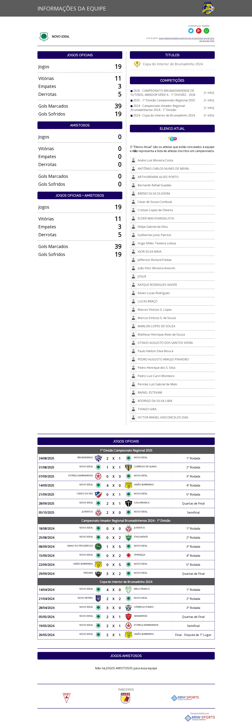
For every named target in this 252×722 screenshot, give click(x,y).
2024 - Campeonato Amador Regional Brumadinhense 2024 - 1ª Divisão (158, 108)
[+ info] (209, 93)
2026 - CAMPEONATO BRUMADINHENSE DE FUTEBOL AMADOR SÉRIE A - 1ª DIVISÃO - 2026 (163, 93)
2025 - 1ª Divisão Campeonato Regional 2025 (164, 100)
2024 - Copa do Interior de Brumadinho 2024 (164, 115)
